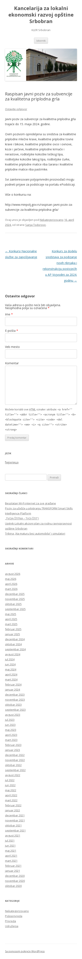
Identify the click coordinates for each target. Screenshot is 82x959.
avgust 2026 (12, 574)
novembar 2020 (15, 881)
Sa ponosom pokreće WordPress (25, 951)
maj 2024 (10, 669)
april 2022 (11, 795)
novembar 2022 (15, 760)
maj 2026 (10, 579)
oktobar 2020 (13, 886)
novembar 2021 (15, 820)
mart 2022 (11, 800)
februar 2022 (13, 805)
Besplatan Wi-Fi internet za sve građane (30, 503)
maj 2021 (10, 850)
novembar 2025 (15, 599)
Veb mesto (12, 347)
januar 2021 (12, 871)
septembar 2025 (15, 609)
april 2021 (11, 856)
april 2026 (11, 584)
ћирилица (12, 462)
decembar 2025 (15, 594)
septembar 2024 (15, 649)
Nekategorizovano (51, 220)
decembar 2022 (15, 755)
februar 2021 (13, 866)
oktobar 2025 (13, 604)
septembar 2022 (15, 770)
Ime (9, 314)
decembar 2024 (15, 639)
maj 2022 (10, 790)
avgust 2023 (12, 715)
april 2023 (11, 735)
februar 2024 (13, 684)
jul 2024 (10, 659)
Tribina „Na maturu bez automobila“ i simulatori (35, 533)
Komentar (12, 363)
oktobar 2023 (13, 705)
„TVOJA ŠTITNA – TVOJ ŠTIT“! (22, 518)
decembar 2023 (15, 694)
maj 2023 (10, 730)
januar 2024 (12, 689)
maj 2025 (10, 614)
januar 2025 (12, 634)
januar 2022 (12, 810)
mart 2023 (11, 740)
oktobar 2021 (13, 825)
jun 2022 (10, 785)
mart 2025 (11, 624)
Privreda (10, 921)
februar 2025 (13, 629)
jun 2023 (10, 725)
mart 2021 (11, 861)
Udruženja (11, 926)
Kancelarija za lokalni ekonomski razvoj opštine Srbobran (41, 15)
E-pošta (11, 331)
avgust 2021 (12, 835)
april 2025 (11, 619)
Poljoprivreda (13, 916)
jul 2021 (10, 840)
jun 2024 (10, 664)
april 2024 (11, 674)
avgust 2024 (12, 654)
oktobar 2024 (13, 644)
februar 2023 (13, 745)
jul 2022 (10, 780)
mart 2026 (11, 589)
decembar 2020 (15, 876)
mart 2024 (11, 679)
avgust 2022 (12, 775)
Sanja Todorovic (35, 225)
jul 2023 (10, 720)
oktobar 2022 (13, 765)
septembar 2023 (15, 710)
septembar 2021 (15, 830)
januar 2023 (12, 750)
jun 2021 (10, 845)
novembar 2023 (15, 699)
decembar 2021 (15, 815)
